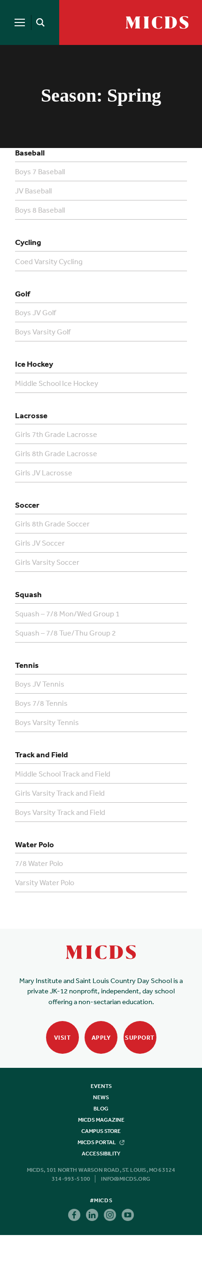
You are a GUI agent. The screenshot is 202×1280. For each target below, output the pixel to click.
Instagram (110, 1215)
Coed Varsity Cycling (49, 261)
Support (140, 1038)
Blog (101, 1108)
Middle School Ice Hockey (56, 383)
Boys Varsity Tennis (47, 722)
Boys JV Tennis (39, 683)
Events (101, 1086)
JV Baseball (33, 190)
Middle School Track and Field (62, 773)
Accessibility (101, 1153)
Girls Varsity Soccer (47, 562)
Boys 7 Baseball (40, 171)
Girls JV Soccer (40, 543)
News (101, 1097)
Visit (62, 1038)
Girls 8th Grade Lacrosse (56, 453)
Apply (101, 1038)
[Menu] (19, 22)
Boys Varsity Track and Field (60, 812)
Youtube (128, 1215)
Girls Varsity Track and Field (60, 793)
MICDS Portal (97, 1142)
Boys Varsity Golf (42, 331)
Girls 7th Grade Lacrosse (56, 434)
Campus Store (101, 1131)
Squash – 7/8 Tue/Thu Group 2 (65, 632)
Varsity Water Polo (44, 882)
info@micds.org (125, 1179)
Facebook (74, 1215)
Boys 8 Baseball (40, 210)
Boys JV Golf (35, 312)
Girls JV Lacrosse (43, 472)
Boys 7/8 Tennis (41, 703)
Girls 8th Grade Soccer (52, 523)
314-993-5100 (71, 1179)
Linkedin (92, 1215)
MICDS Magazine (101, 1120)
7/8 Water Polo (39, 863)
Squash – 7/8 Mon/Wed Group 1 (67, 613)
